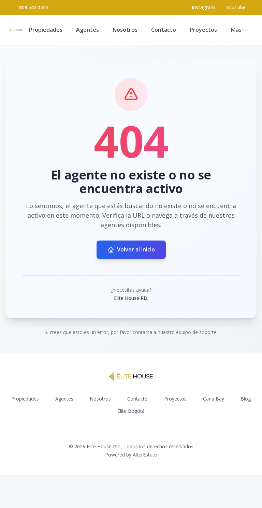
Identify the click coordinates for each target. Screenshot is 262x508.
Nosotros (125, 29)
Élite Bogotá (131, 411)
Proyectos (203, 29)
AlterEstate (145, 454)
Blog (246, 398)
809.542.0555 (33, 7)
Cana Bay (213, 398)
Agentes (87, 29)
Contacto (163, 29)
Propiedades (45, 29)
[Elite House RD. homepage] (16, 30)
